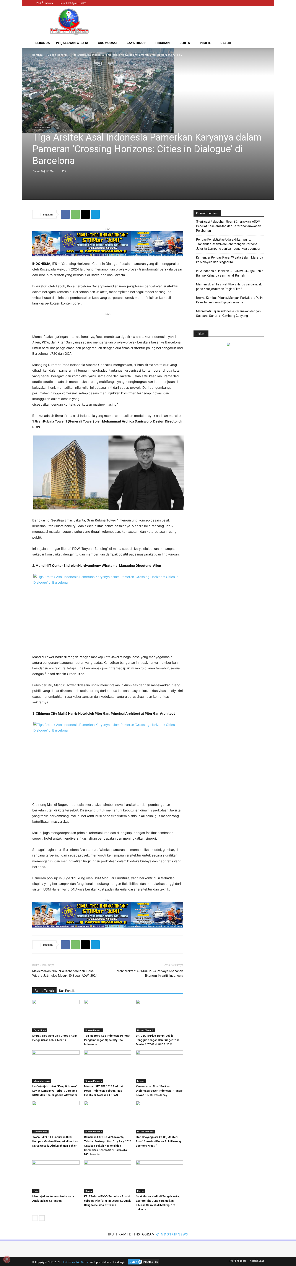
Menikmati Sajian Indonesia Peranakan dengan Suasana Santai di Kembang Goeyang (228, 313)
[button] (258, 43)
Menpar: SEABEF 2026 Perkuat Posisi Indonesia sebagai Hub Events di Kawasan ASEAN (103, 1091)
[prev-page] (35, 1218)
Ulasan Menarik (57, 55)
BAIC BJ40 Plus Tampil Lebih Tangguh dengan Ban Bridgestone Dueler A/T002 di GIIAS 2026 (157, 1040)
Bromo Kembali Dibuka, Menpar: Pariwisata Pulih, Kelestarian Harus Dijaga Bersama (229, 300)
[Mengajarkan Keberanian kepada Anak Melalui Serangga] (56, 1176)
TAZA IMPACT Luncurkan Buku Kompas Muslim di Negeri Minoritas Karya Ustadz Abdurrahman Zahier (55, 1141)
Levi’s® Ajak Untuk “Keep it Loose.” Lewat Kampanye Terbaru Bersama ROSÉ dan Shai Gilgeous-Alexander (54, 1091)
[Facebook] (246, 3)
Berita (184, 43)
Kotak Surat (257, 1261)
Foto (36, 1190)
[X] (260, 3)
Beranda (42, 43)
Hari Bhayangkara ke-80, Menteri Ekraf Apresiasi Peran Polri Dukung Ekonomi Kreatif (158, 1141)
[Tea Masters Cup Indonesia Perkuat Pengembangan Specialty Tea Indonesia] (107, 1016)
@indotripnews (172, 1234)
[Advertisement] (185, 22)
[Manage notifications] (6, 1259)
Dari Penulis (67, 990)
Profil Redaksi (237, 1261)
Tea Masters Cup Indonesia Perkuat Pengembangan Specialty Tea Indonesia (107, 1040)
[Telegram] (95, 214)
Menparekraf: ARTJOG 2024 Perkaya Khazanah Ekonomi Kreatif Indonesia (150, 973)
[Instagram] (253, 3)
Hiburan (162, 43)
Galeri (225, 43)
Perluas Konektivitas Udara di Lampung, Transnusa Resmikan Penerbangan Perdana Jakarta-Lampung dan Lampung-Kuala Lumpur (228, 244)
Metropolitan (40, 1131)
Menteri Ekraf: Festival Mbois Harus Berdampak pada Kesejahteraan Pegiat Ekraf (229, 287)
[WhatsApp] (75, 214)
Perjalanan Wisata (72, 43)
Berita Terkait (44, 990)
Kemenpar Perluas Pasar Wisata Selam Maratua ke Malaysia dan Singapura (229, 260)
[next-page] (42, 1218)
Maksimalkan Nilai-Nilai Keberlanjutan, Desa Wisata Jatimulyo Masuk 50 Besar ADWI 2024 (64, 973)
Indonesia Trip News (75, 1262)
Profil (205, 43)
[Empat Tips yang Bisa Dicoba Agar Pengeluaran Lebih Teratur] (56, 1016)
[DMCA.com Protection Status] (142, 1262)
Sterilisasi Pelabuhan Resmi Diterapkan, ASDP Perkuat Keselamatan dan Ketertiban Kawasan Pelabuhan (228, 226)
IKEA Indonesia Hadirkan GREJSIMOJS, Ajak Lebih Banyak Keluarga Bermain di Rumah (229, 273)
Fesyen (140, 1080)
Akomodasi (107, 43)
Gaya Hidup (136, 43)
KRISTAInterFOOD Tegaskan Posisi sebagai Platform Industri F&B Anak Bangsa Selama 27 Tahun (107, 1201)
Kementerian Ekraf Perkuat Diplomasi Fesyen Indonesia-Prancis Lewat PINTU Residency (159, 1091)
